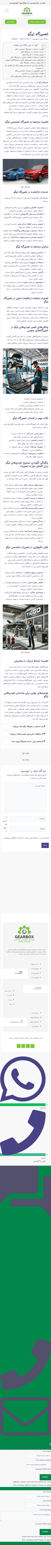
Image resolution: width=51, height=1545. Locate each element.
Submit (45, 1477)
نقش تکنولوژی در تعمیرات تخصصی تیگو (29, 71)
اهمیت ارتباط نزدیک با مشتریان (33, 73)
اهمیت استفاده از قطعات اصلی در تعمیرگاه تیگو (27, 57)
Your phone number (43, 1460)
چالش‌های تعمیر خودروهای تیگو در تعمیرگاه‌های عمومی (24, 60)
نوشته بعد (25, 759)
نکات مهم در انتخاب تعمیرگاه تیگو (32, 63)
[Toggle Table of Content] (43, 46)
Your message (45, 1509)
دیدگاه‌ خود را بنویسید (40, 39)
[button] (7, 11)
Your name (46, 1451)
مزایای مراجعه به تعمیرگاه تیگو (33, 54)
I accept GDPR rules (43, 1469)
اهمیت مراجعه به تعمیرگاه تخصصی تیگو (29, 49)
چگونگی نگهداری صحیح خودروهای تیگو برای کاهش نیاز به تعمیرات (24, 67)
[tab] (25, 726)
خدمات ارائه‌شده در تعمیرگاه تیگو (32, 52)
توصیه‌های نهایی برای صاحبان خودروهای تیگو (27, 76)
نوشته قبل (25, 753)
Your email (47, 1501)
